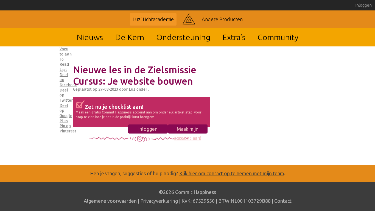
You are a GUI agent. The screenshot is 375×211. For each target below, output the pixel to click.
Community (278, 37)
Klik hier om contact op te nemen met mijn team (231, 173)
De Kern (129, 37)
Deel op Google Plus (66, 113)
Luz (132, 89)
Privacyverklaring (159, 201)
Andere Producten (222, 19)
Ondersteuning (183, 37)
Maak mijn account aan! (187, 130)
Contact (283, 201)
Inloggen (363, 5)
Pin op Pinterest (68, 128)
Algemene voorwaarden (110, 201)
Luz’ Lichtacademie (153, 19)
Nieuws (90, 37)
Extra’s (233, 37)
